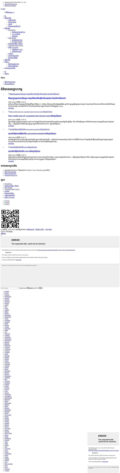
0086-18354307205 (10, 173)
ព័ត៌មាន (6, 62)
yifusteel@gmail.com (10, 4)
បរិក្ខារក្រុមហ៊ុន (12, 22)
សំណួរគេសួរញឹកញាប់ (14, 26)
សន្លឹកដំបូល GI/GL (17, 49)
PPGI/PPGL (12, 30)
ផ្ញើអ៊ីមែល (3, 233)
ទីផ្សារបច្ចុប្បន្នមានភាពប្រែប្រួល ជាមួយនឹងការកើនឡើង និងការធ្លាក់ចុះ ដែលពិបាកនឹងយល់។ (37, 98)
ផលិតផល (7, 28)
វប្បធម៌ (10, 24)
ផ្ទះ (5, 16)
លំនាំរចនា (15, 36)
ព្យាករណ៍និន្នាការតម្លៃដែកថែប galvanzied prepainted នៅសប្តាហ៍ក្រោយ (32, 133)
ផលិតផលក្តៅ (30, 229)
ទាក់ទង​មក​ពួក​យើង (9, 68)
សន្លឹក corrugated (13, 47)
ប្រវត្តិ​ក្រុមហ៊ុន (12, 20)
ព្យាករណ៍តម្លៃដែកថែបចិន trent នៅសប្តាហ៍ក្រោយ (24, 151)
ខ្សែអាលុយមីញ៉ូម (13, 58)
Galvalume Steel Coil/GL (15, 45)
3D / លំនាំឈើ (16, 34)
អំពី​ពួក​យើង (7, 18)
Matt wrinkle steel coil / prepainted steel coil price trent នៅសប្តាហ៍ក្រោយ (34, 116)
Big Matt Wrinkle (17, 42)
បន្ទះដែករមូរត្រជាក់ (13, 56)
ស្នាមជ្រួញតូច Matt (17, 40)
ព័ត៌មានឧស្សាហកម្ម (13, 64)
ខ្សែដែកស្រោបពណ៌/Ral (18, 32)
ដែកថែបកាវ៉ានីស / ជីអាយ (15, 44)
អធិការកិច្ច (7, 60)
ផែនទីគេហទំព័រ (39, 229)
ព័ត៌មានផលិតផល (13, 66)
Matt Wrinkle (12, 38)
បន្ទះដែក (10, 53)
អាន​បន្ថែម (11, 108)
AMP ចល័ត (48, 229)
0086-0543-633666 (10, 5)
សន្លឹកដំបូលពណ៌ (16, 51)
